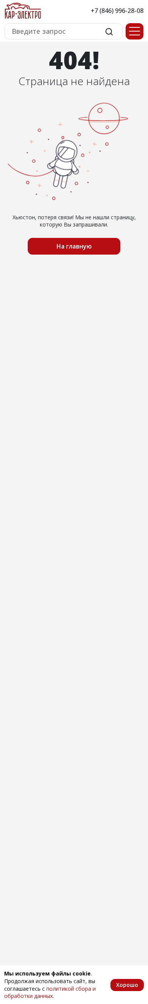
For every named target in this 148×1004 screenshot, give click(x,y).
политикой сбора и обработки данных (50, 992)
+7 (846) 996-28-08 (117, 10)
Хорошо (127, 984)
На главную (74, 246)
